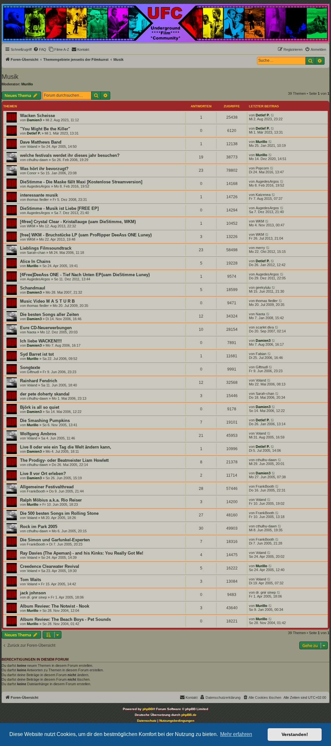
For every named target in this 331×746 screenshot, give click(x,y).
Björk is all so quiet (39, 407)
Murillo (27, 84)
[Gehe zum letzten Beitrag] (273, 115)
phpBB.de (189, 715)
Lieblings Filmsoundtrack (45, 248)
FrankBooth (36, 491)
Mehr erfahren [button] (236, 734)
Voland (32, 146)
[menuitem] (39, 49)
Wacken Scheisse (37, 115)
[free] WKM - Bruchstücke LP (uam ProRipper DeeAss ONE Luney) (86, 234)
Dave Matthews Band (40, 142)
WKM (31, 226)
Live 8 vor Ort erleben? (43, 473)
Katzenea (263, 195)
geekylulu (263, 287)
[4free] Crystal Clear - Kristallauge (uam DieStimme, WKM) (78, 221)
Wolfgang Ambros (38, 433)
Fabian (261, 354)
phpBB (148, 709)
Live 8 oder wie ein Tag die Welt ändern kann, (65, 447)
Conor (32, 173)
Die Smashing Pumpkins (45, 420)
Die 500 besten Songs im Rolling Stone (59, 513)
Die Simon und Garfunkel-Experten (55, 539)
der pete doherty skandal (44, 394)
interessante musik (39, 195)
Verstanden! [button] (295, 734)
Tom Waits (30, 579)
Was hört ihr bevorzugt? (44, 168)
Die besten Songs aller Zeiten (49, 314)
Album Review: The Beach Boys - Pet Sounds (65, 619)
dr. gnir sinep (37, 597)
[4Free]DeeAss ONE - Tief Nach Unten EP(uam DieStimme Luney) (85, 274)
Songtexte (30, 367)
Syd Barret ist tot (37, 354)
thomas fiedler (38, 199)
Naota (260, 314)
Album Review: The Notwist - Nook (54, 606)
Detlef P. (263, 115)
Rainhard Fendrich (38, 380)
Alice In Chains (35, 261)
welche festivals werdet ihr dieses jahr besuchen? (70, 155)
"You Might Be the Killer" (45, 128)
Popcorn (262, 168)
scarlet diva (265, 327)
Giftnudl (33, 372)
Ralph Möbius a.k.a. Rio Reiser (51, 500)
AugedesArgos (38, 186)
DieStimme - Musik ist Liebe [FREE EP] (59, 208)
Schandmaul (32, 288)
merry (260, 248)
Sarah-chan (36, 252)
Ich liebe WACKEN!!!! (41, 341)
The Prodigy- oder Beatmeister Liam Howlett (64, 460)
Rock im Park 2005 (38, 526)
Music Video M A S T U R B (47, 301)
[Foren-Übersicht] (165, 23)
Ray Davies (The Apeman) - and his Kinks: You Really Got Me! (81, 553)
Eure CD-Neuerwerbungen (46, 327)
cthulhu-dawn (37, 160)
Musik (10, 76)
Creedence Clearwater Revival (49, 566)
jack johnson (33, 592)
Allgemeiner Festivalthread (47, 486)
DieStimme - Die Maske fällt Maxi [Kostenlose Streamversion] (81, 181)
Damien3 (34, 120)
